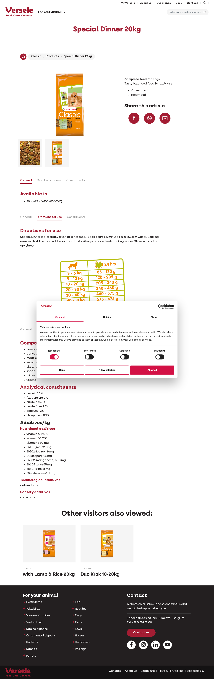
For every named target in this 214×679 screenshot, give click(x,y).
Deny (62, 370)
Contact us (141, 632)
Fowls (79, 629)
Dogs (78, 615)
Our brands (164, 3)
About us (145, 3)
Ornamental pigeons (41, 635)
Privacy (164, 671)
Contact (192, 3)
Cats (78, 622)
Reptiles (80, 609)
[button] (205, 3)
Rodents (32, 642)
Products (52, 56)
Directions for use (49, 180)
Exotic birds (34, 602)
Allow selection (107, 370)
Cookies (177, 671)
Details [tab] (107, 317)
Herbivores (82, 642)
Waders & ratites (38, 615)
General (26, 180)
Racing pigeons (37, 629)
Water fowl (34, 622)
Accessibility (195, 671)
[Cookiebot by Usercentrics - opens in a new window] (160, 306)
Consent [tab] (60, 317)
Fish (77, 602)
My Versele (128, 3)
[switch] (89, 357)
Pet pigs (80, 649)
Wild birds (33, 609)
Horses (79, 635)
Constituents (75, 180)
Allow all (152, 370)
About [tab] (154, 317)
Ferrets (31, 655)
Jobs (179, 3)
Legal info (148, 671)
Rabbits (31, 649)
